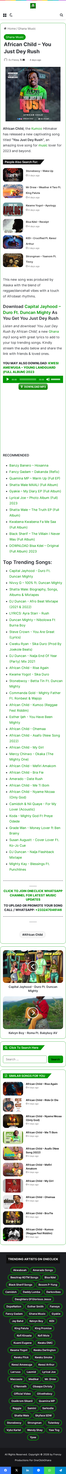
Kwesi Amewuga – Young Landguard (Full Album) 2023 (31, 367)
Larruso (16, 1371)
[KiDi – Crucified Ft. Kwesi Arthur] (13, 242)
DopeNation (13, 1306)
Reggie (17, 1408)
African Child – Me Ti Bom (42, 1132)
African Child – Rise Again (42, 1083)
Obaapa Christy (42, 1386)
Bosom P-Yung (47, 1284)
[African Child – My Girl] (13, 1186)
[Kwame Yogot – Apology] (13, 209)
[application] (33, 379)
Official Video (22, 1393)
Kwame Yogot (18, 1350)
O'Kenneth (20, 1386)
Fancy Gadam (14, 1313)
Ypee (33, 1437)
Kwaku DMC (45, 1342)
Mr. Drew (50, 1379)
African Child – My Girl (40, 1180)
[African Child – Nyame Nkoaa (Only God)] (13, 1121)
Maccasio (16, 1379)
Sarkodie (48, 1408)
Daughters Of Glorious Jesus (33, 1299)
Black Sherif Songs (20, 1284)
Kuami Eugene (23, 1342)
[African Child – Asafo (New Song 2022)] (13, 1153)
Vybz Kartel (14, 1429)
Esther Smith (35, 1306)
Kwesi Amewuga (22, 1364)
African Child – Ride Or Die (42, 1100)
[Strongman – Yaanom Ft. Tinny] (13, 260)
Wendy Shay (35, 1429)
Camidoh (11, 1291)
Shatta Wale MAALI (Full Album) (33, 485)
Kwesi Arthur (46, 1364)
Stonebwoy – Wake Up (39, 170)
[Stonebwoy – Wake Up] (13, 175)
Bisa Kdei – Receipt (37, 221)
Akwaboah (20, 1270)
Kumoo (36, 128)
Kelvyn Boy (36, 1320)
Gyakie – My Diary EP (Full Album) (35, 491)
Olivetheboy (44, 1393)
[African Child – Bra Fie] (13, 1218)
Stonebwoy (14, 1422)
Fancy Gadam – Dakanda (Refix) (34, 472)
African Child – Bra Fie (39, 1213)
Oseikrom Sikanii (22, 1400)
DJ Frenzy (14, 60)
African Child (33, 934)
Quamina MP (47, 1400)
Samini (31, 1408)
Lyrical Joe (49, 1371)
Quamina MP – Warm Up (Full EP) (34, 478)
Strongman (34, 1422)
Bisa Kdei (50, 1277)
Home (11, 28)
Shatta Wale (21, 1415)
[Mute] (48, 379)
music (42, 145)
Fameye (55, 1306)
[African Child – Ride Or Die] (13, 1105)
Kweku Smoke (43, 1357)
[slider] (56, 379)
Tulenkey (53, 1422)
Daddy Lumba (31, 1291)
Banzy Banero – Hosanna (28, 465)
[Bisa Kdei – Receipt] (13, 226)
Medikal (33, 1379)
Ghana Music (27, 28)
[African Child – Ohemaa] (13, 1202)
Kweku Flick (21, 1357)
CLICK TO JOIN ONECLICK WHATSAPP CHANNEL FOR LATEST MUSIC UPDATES (33, 895)
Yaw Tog (54, 1429)
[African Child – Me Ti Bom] (13, 1137)
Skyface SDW (43, 1415)
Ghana (54, 331)
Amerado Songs (43, 1270)
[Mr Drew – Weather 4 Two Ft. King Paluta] (13, 191)
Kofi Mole (43, 1335)
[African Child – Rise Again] (13, 1089)
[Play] (8, 379)
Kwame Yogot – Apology (41, 205)
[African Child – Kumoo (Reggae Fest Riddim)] (13, 1234)
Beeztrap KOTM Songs (24, 1277)
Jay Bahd (17, 1320)
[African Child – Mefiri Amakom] (13, 1169)
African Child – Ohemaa (40, 1197)
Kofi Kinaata (24, 1335)
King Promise (43, 1328)
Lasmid (31, 1371)
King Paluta (21, 1328)
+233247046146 (48, 910)
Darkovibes (53, 1291)
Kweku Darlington (45, 1350)
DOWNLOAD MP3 (35, 386)
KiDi (51, 1320)
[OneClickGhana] (33, 6)
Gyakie (56, 1313)
